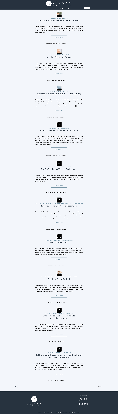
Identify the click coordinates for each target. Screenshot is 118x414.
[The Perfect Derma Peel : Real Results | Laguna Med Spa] (59, 163)
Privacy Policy (58, 412)
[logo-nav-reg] (59, 3)
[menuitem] (29, 8)
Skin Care (68, 277)
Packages (65, 91)
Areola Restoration (41, 203)
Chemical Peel (51, 167)
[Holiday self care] (59, 14)
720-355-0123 (83, 399)
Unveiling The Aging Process (59, 57)
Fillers (58, 54)
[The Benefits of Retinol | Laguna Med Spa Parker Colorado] (59, 273)
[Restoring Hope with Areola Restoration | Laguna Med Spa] (59, 200)
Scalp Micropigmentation (65, 313)
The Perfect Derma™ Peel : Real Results (59, 169)
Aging (50, 54)
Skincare (66, 128)
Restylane (58, 240)
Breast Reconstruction (55, 203)
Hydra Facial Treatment (48, 277)
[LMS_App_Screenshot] (59, 88)
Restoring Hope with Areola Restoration (59, 206)
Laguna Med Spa (57, 18)
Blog (51, 18)
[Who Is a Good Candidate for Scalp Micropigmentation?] (59, 310)
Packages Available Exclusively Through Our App (59, 94)
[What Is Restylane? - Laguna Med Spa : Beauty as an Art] (59, 236)
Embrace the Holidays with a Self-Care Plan (59, 20)
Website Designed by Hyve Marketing (74, 412)
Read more (59, 37)
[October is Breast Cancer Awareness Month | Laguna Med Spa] (59, 124)
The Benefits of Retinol (59, 279)
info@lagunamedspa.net (83, 400)
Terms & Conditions (64, 412)
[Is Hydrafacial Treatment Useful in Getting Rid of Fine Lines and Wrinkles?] (59, 349)
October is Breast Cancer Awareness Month (59, 130)
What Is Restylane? (59, 242)
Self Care (65, 18)
